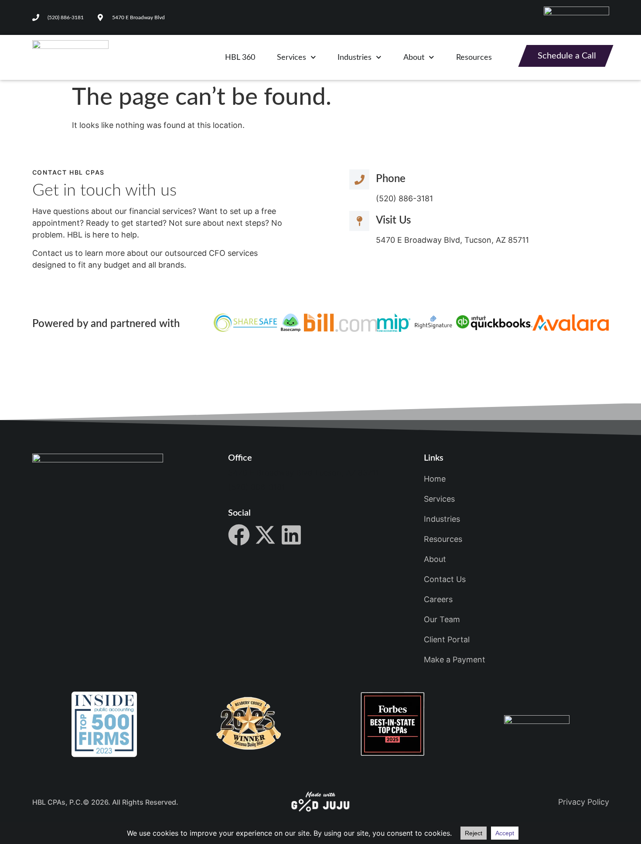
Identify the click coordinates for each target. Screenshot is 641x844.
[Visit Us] (359, 221)
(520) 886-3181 (256, 487)
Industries (355, 58)
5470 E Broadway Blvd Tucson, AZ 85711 (303, 472)
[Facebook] (239, 535)
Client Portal (447, 639)
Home (435, 478)
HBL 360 (240, 58)
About (413, 58)
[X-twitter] (265, 535)
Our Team (442, 619)
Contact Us (445, 579)
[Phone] (359, 179)
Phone (391, 179)
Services (291, 58)
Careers (438, 599)
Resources (474, 58)
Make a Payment (454, 659)
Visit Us (393, 220)
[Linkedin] (291, 535)
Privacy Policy (583, 801)
